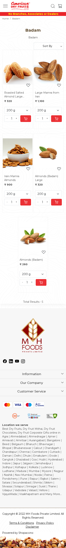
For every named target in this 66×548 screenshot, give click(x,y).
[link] (53, 6)
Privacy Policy (45, 523)
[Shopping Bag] (59, 6)
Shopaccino (26, 532)
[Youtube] (17, 361)
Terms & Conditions (21, 523)
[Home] (20, 6)
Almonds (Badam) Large (46, 178)
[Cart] (25, 118)
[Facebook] (5, 361)
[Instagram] (23, 361)
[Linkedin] (11, 361)
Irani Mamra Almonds (11, 178)
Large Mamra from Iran (47, 94)
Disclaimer (32, 526)
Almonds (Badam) (31, 259)
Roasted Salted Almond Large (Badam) (14, 95)
